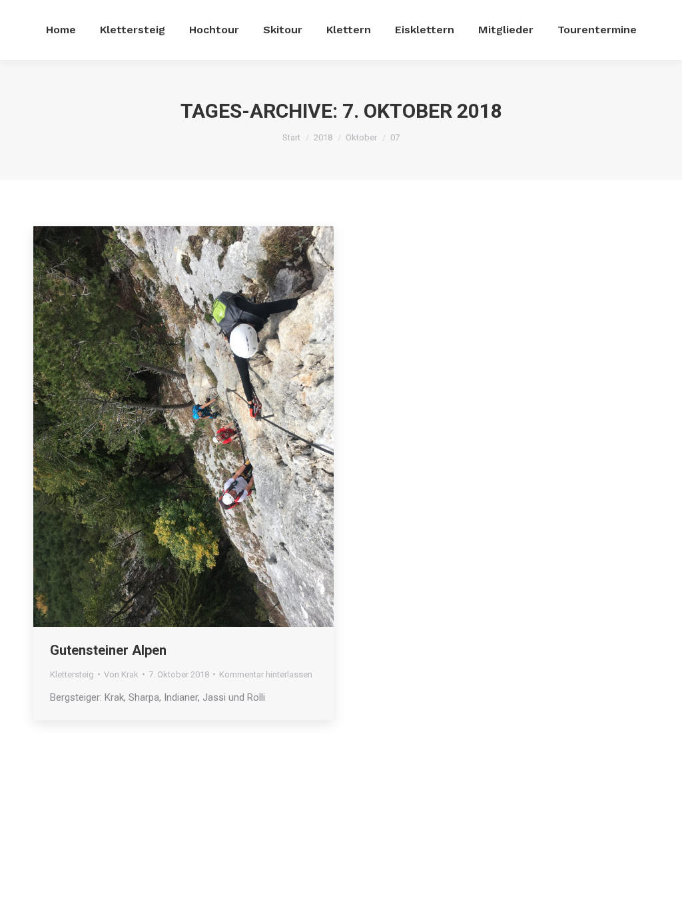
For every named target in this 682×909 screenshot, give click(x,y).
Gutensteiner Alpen (108, 650)
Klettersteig (72, 674)
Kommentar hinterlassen (265, 674)
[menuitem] (61, 30)
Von (121, 674)
